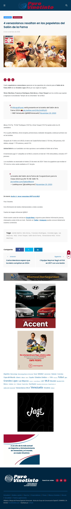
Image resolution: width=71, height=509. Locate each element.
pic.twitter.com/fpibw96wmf (22, 181)
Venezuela (37, 387)
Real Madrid (32, 384)
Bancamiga (13, 374)
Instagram (43, 220)
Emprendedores (35, 495)
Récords (64, 495)
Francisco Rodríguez (38, 233)
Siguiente (58, 257)
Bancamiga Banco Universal (25, 374)
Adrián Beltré (17, 233)
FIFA (51, 377)
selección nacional (9, 388)
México (6, 384)
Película (19, 384)
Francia (55, 377)
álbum (52, 388)
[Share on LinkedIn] (12, 79)
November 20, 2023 (48, 113)
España (31, 377)
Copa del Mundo (9, 377)
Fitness (44, 495)
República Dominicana (42, 384)
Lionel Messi (37, 381)
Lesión (31, 381)
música (11, 384)
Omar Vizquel (22, 235)
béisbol (40, 374)
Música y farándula (54, 495)
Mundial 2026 (60, 381)
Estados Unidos (41, 377)
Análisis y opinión (17, 495)
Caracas (53, 374)
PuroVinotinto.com (14, 503)
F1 (48, 377)
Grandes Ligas (52, 233)
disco (23, 377)
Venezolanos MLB (48, 235)
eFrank (31, 503)
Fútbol (61, 377)
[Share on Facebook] (5, 79)
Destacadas (17, 17)
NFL (15, 384)
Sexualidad (8, 498)
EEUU (27, 377)
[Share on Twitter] (8, 79)
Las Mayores (23, 381)
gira (66, 377)
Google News (30, 218)
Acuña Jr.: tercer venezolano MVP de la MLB (25, 196)
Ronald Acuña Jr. (52, 384)
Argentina (7, 374)
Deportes (8, 17)
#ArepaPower (18, 107)
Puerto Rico (25, 384)
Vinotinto (47, 388)
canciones (47, 374)
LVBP (42, 381)
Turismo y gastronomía (20, 498)
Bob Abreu (26, 233)
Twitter (36, 220)
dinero (18, 377)
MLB (15, 235)
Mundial (53, 381)
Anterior (13, 257)
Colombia (60, 374)
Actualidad (7, 495)
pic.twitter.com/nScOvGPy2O (35, 110)
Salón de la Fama (35, 235)
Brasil (35, 374)
